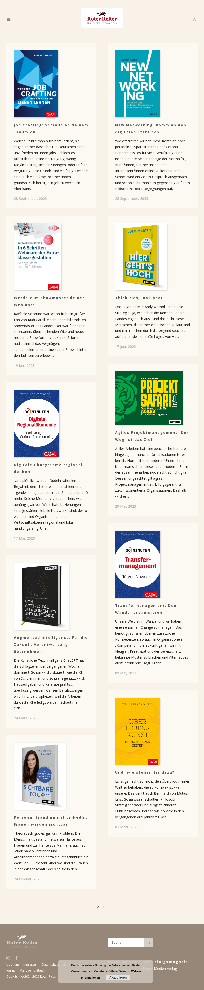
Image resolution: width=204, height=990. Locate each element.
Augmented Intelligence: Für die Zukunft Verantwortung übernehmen (51, 644)
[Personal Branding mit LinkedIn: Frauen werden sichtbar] (51, 776)
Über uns (12, 964)
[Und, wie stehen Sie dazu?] (152, 731)
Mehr (102, 907)
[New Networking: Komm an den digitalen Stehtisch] (152, 83)
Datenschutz (50, 964)
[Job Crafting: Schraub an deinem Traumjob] (51, 83)
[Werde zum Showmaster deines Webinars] (51, 256)
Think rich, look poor (139, 297)
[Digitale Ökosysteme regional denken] (51, 423)
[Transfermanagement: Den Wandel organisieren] (152, 564)
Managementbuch (32, 970)
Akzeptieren (118, 977)
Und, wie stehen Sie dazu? (145, 772)
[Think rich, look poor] (152, 256)
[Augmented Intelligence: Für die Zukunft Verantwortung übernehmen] (51, 596)
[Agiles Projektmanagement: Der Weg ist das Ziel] (152, 398)
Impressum (31, 964)
